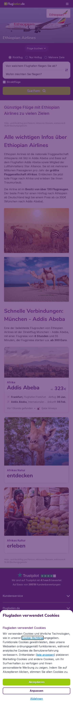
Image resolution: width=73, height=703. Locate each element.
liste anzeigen (45, 654)
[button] (36, 698)
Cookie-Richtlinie (32, 638)
